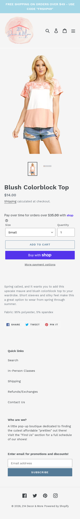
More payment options (40, 264)
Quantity (63, 224)
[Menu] (73, 30)
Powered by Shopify (56, 506)
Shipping (10, 201)
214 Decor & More (32, 506)
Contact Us (16, 402)
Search (13, 360)
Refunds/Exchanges (23, 391)
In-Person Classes (21, 371)
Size (8, 224)
